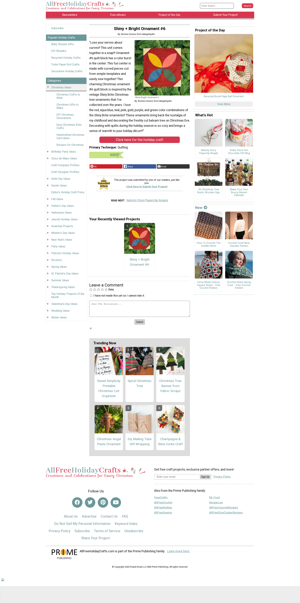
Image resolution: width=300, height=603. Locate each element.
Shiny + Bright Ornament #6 (139, 262)
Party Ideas (58, 246)
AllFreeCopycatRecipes (223, 507)
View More (223, 104)
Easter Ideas (59, 185)
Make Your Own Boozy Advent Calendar (239, 192)
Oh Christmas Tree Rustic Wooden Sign (208, 191)
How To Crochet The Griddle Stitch (208, 244)
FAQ (125, 516)
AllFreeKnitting (163, 507)
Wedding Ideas (60, 310)
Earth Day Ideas (60, 178)
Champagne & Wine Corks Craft (170, 441)
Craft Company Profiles (65, 165)
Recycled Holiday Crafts (66, 57)
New (198, 208)
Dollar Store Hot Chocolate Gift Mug (239, 152)
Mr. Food (214, 497)
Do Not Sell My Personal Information (82, 524)
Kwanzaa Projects (62, 226)
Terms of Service (107, 531)
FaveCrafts (161, 497)
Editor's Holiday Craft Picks (67, 192)
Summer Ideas (60, 280)
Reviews (56, 260)
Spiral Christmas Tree (139, 383)
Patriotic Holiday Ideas (65, 253)
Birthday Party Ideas (63, 151)
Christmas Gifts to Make (67, 106)
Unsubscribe (133, 531)
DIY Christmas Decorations (65, 116)
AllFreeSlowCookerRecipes (226, 512)
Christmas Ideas (61, 87)
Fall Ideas (57, 199)
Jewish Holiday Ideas (64, 219)
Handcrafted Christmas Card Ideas (70, 136)
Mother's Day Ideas (63, 233)
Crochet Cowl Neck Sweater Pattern (239, 244)
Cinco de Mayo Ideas (64, 158)
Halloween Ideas (61, 212)
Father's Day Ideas (62, 205)
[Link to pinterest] (103, 502)
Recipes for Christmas (70, 145)
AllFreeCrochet (163, 502)
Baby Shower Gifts (62, 44)
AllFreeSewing (163, 512)
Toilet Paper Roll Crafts (65, 64)
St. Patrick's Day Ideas (64, 273)
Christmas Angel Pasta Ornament (109, 441)
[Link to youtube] (116, 502)
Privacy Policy (59, 531)
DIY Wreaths (58, 51)
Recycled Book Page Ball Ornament (224, 96)
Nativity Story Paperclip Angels (147, 200)
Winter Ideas (59, 317)
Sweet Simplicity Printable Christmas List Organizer (108, 388)
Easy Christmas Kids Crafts (69, 126)
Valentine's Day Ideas (64, 304)
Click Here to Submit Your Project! (147, 186)
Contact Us (109, 516)
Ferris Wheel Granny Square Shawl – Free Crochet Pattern (208, 285)
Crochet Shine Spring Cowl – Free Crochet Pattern (239, 285)
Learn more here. (178, 551)
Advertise (89, 516)
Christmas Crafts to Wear (68, 96)
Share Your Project (95, 538)
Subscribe (57, 28)
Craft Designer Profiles (65, 172)
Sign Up (205, 477)
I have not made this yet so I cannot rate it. (119, 295)
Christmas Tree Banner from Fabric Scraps (170, 386)
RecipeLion (216, 502)
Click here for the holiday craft (139, 140)
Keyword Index (126, 524)
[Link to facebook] (77, 502)
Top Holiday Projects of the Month (67, 295)
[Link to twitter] (90, 502)
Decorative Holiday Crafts (66, 71)
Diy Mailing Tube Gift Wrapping (140, 441)
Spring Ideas (59, 266)
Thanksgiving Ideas (63, 287)
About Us (71, 516)
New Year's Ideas (61, 239)
